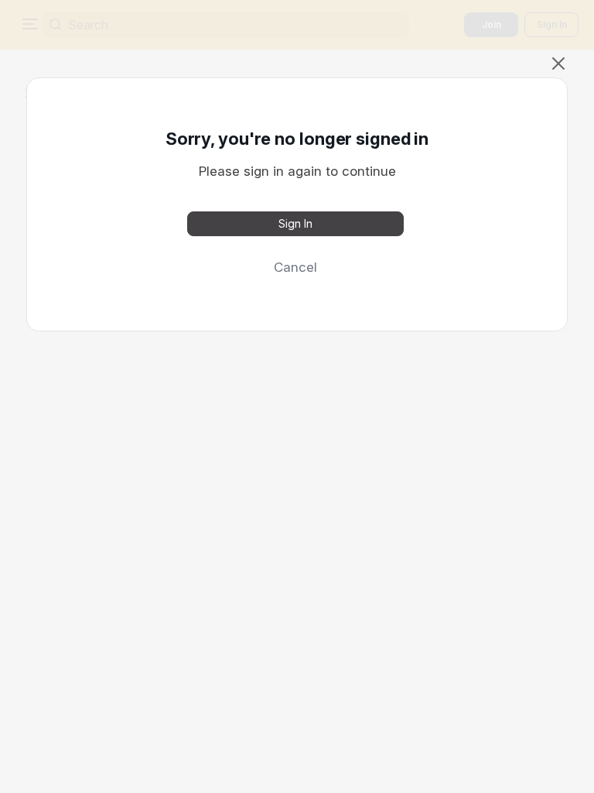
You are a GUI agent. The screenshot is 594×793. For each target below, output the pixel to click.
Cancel (295, 267)
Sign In (295, 223)
